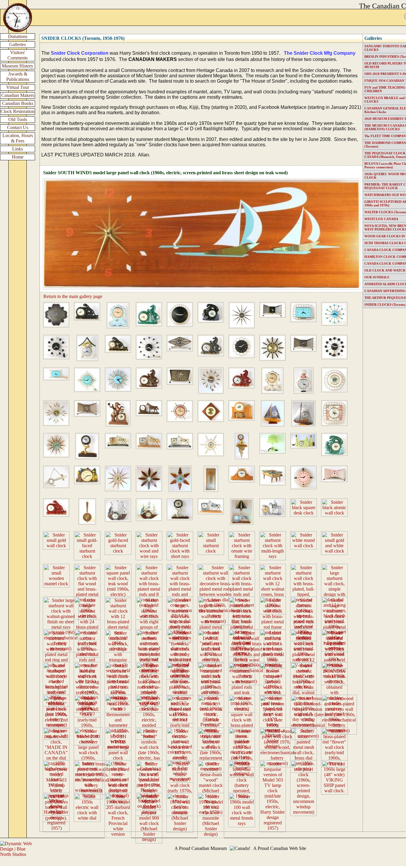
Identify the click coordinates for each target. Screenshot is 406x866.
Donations (17, 36)
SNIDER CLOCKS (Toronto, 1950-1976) (83, 38)
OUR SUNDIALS (376, 277)
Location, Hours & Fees (17, 138)
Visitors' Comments (17, 55)
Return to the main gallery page (72, 296)
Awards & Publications (17, 76)
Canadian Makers (17, 95)
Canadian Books (17, 103)
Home (17, 156)
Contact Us (17, 127)
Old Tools (17, 119)
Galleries (17, 44)
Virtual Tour (17, 87)
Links (17, 148)
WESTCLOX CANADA (381, 219)
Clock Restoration (17, 111)
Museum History (17, 65)
